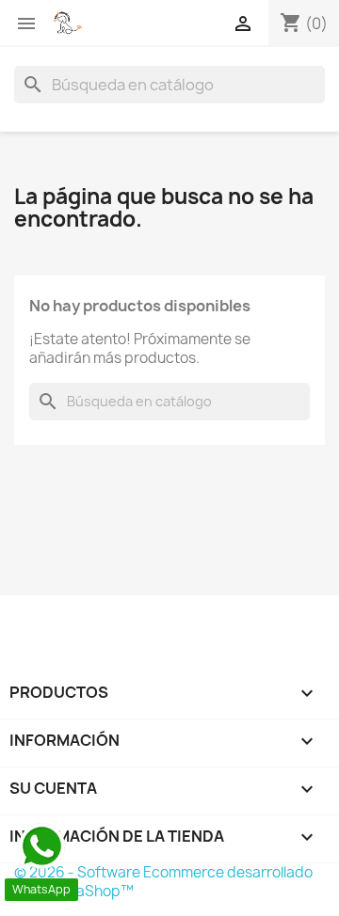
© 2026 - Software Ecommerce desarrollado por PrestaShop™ (163, 881)
